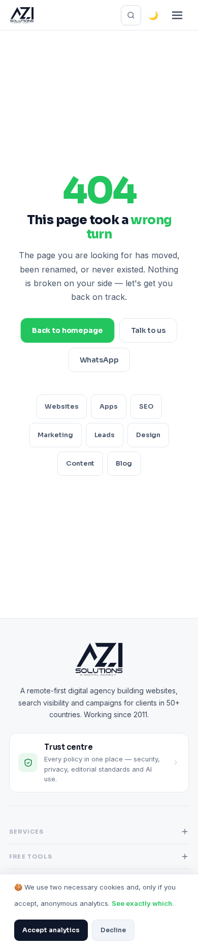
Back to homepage (67, 330)
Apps (109, 407)
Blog (124, 464)
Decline (113, 930)
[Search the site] (131, 15)
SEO (146, 407)
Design (148, 435)
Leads (104, 435)
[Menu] (177, 15)
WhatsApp (99, 359)
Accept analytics (51, 930)
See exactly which (142, 903)
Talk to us (148, 330)
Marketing (55, 435)
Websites (61, 407)
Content (80, 464)
